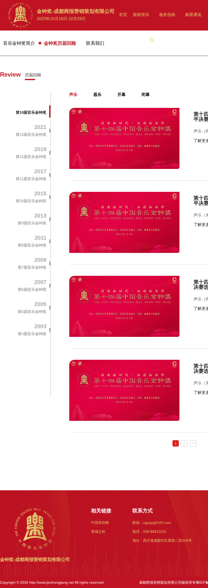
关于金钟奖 (129, 40)
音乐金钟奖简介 (19, 43)
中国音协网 (100, 523)
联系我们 (95, 43)
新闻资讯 (141, 14)
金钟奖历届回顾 (60, 43)
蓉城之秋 (98, 531)
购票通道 (193, 14)
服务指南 (167, 14)
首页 (123, 14)
